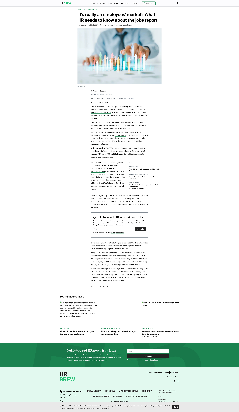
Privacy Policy (127, 406)
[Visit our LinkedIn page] (178, 381)
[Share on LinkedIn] (99, 286)
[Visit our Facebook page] (174, 381)
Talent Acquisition (118, 98)
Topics (102, 3)
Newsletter (174, 372)
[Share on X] (95, 286)
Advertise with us (65, 398)
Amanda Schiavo (99, 91)
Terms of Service (162, 399)
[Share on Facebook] (92, 286)
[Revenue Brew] (101, 396)
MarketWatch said (98, 171)
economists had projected (101, 144)
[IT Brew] (117, 396)
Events (135, 3)
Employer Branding (129, 98)
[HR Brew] (110, 391)
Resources (125, 3)
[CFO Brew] (147, 391)
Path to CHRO (114, 3)
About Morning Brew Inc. (68, 395)
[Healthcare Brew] (136, 396)
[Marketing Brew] (128, 391)
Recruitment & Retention (104, 98)
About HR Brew (173, 377)
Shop (61, 401)
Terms (98, 408)
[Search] (177, 3)
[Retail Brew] (94, 391)
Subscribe (140, 229)
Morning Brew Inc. (169, 390)
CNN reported (120, 135)
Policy (107, 408)
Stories (93, 3)
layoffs (127, 252)
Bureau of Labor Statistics (101, 112)
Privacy (159, 396)
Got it (176, 407)
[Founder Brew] (119, 402)
